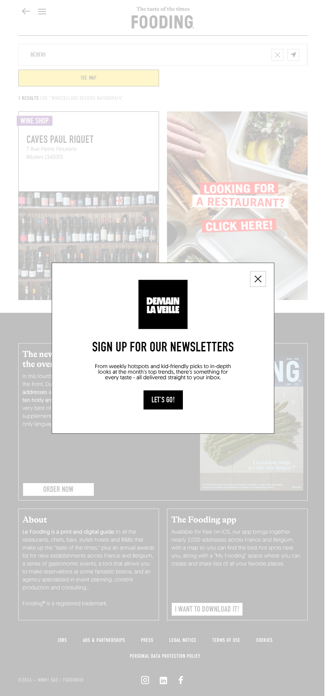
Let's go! (163, 400)
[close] (258, 279)
